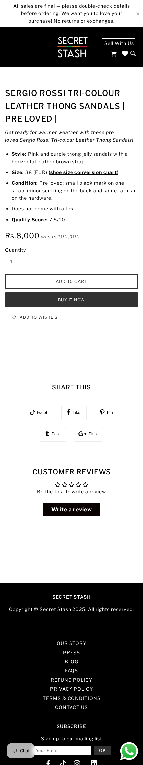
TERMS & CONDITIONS (72, 698)
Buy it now (71, 299)
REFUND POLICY (71, 680)
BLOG (71, 661)
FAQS (71, 670)
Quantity (15, 250)
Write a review (71, 509)
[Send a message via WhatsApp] (129, 751)
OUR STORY (71, 643)
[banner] (72, 47)
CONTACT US (71, 707)
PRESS (71, 652)
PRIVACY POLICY (71, 689)
